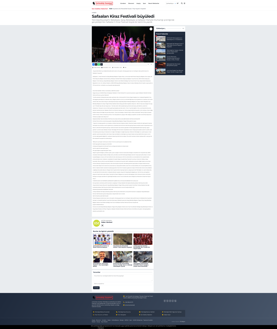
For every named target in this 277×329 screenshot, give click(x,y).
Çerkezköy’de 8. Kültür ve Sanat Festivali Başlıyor (101, 246)
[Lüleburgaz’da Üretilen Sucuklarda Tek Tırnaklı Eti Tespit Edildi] (142, 239)
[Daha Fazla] (101, 64)
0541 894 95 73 (129, 302)
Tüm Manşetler (122, 314)
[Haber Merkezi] (96, 223)
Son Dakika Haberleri (146, 314)
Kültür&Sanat (115, 320)
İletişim (94, 321)
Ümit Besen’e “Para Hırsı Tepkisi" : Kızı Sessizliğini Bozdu (100, 265)
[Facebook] (165, 301)
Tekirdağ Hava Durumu (124, 312)
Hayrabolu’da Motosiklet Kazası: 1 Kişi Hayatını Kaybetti (127, 8)
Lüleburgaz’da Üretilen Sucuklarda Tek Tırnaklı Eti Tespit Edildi (141, 247)
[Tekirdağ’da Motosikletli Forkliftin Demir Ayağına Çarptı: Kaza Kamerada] (142, 256)
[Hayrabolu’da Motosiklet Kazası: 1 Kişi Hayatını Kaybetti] (122, 239)
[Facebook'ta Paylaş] (93, 64)
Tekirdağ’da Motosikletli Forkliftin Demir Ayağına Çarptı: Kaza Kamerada (140, 265)
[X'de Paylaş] (96, 64)
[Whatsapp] (173, 301)
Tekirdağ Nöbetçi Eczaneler (102, 312)
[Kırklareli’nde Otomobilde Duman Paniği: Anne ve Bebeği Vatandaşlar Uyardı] (122, 256)
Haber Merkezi (97, 67)
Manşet (122, 320)
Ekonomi (131, 3)
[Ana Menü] (184, 3)
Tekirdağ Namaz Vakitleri (148, 312)
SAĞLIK (127, 320)
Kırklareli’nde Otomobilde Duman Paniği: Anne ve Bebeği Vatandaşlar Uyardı (122, 265)
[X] (167, 301)
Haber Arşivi (167, 314)
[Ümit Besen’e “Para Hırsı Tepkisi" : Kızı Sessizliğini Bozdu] (102, 256)
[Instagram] (170, 301)
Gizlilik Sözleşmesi (137, 320)
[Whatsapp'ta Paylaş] (99, 64)
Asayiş (138, 3)
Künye (98, 321)
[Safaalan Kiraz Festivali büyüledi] (123, 44)
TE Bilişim (182, 321)
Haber (94, 12)
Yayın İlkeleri (104, 321)
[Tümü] (183, 28)
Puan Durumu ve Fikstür (101, 314)
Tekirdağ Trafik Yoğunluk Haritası (172, 312)
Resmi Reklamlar (153, 3)
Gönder (96, 287)
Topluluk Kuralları (148, 320)
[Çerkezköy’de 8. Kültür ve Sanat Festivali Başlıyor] (102, 239)
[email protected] (128, 299)
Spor (144, 3)
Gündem (123, 3)
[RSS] (175, 301)
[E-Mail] (102, 225)
